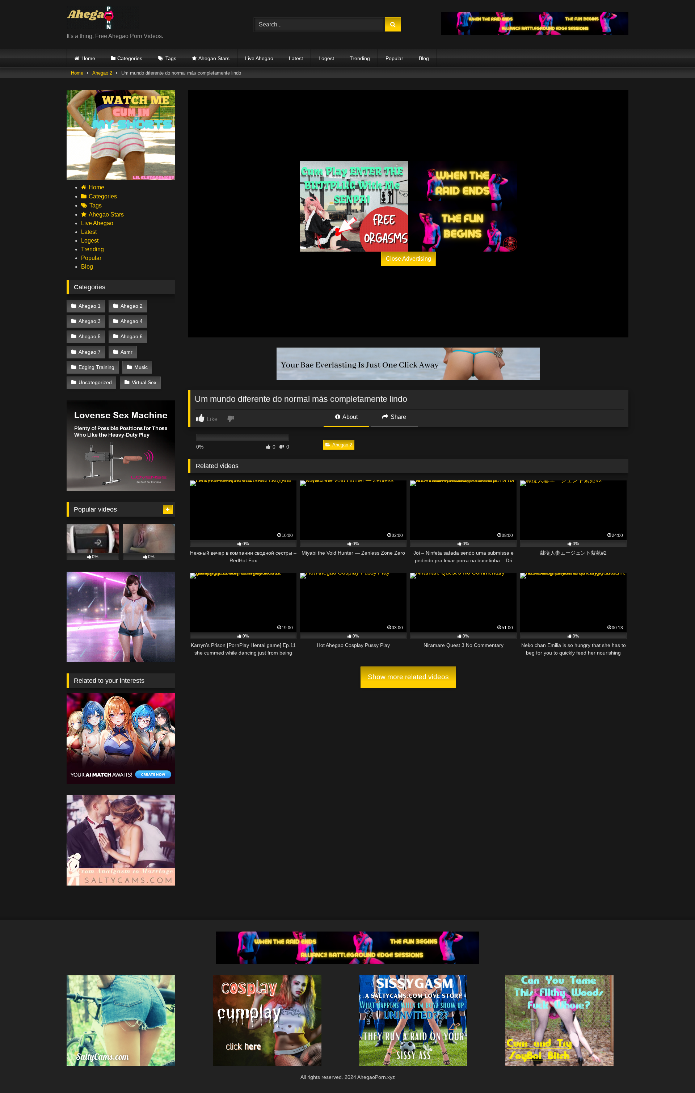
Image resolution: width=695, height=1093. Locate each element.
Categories (129, 58)
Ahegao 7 (90, 352)
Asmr (126, 352)
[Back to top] (673, 1071)
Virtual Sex (144, 382)
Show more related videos (408, 677)
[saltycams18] (121, 1064)
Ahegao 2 (102, 73)
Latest (296, 58)
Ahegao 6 (132, 336)
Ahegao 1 (90, 306)
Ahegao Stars (213, 58)
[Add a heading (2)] (121, 178)
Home (88, 58)
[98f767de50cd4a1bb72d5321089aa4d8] (121, 489)
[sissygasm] (413, 1064)
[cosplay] (354, 206)
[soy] (559, 1064)
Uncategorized (95, 382)
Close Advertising (408, 259)
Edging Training (96, 367)
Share (397, 417)
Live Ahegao (259, 58)
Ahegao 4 (132, 321)
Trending (360, 58)
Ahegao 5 (90, 336)
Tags (170, 58)
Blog (424, 58)
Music (141, 367)
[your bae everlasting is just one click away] (408, 378)
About (349, 417)
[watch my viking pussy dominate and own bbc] (462, 206)
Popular (394, 58)
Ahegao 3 (90, 321)
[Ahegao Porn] (103, 19)
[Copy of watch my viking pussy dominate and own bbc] (534, 33)
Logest (326, 58)
